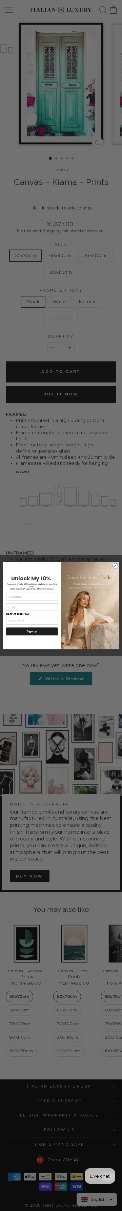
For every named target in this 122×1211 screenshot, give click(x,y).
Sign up (32, 631)
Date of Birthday (17, 614)
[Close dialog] (115, 565)
